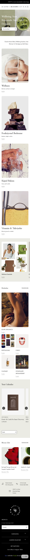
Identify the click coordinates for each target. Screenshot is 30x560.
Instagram (16, 549)
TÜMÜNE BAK (25, 442)
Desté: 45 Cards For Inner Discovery (13, 419)
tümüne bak (25, 288)
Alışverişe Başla (6, 29)
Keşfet (3, 91)
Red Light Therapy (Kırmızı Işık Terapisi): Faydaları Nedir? (9, 468)
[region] (15, 23)
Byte (6, 555)
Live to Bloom (10, 549)
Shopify (15, 555)
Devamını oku (5, 472)
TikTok (21, 549)
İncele (3, 332)
